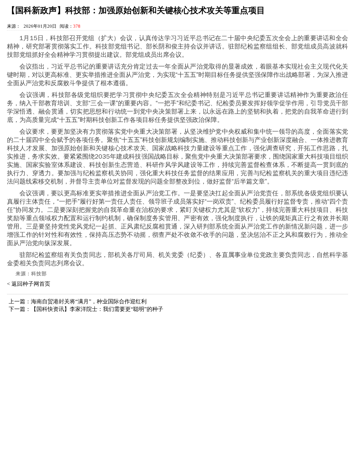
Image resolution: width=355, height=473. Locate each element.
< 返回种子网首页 (28, 284)
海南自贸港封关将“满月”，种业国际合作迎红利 (89, 301)
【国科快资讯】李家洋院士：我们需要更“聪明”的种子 (97, 309)
